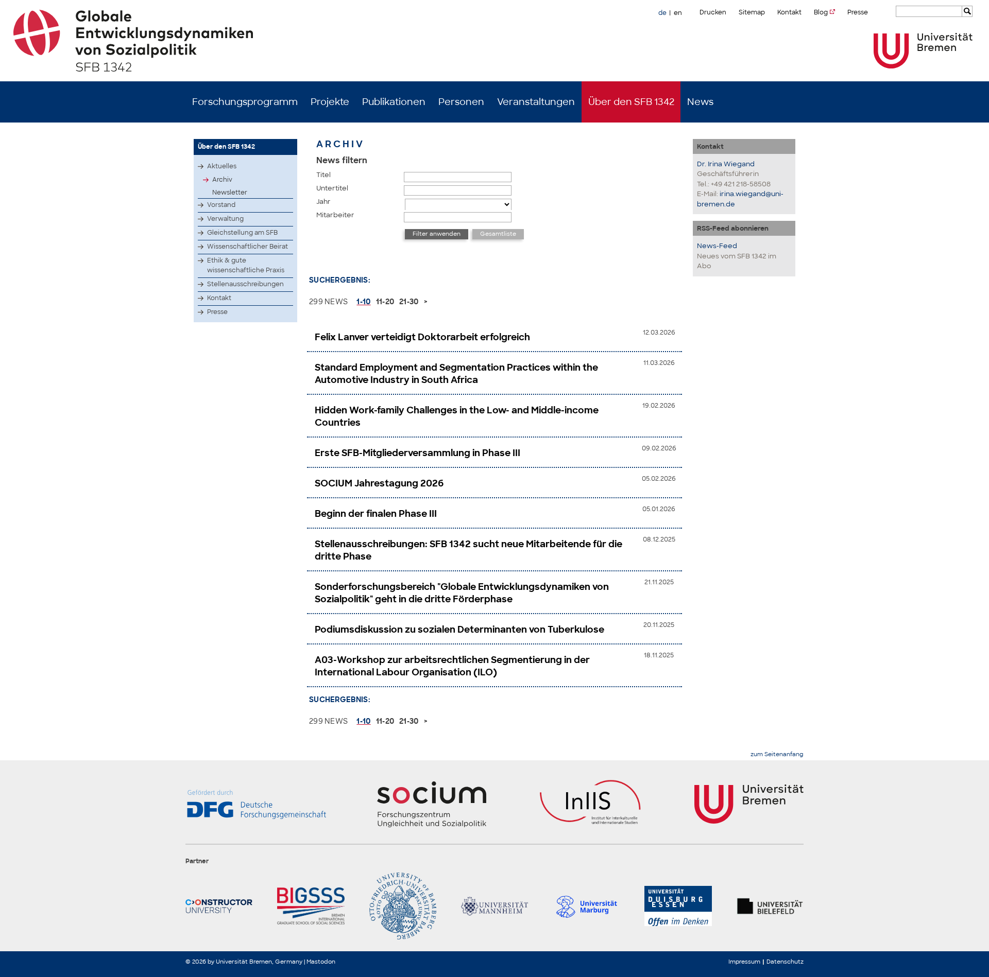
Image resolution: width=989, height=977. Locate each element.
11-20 (385, 301)
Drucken (713, 12)
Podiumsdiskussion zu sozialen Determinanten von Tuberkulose (459, 629)
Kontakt (789, 12)
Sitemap (752, 12)
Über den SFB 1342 (631, 102)
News (700, 102)
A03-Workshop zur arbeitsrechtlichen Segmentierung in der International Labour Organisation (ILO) (452, 666)
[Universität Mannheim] (494, 906)
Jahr (323, 201)
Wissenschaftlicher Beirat (247, 246)
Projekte (330, 102)
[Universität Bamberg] (402, 906)
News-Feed (717, 245)
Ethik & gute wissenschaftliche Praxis (245, 265)
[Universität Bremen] (923, 50)
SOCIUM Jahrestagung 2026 (379, 483)
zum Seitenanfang (777, 754)
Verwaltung (225, 219)
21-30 (409, 301)
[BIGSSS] (310, 906)
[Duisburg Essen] (677, 906)
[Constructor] (218, 906)
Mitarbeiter (335, 215)
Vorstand (221, 205)
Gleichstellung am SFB (242, 233)
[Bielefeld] (770, 906)
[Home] (494, 41)
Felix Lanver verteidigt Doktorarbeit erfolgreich (422, 337)
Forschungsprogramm (245, 102)
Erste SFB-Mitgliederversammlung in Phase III (417, 453)
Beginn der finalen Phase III (376, 514)
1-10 (363, 301)
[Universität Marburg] (586, 906)
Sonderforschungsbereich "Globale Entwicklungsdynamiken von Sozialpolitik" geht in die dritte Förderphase (462, 593)
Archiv (222, 180)
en (678, 13)
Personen (461, 102)
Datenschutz (785, 961)
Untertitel (332, 188)
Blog (821, 12)
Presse (857, 12)
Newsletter (229, 192)
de (662, 13)
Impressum (744, 961)
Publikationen (393, 102)
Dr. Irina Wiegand (726, 164)
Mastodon (320, 961)
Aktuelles (221, 166)
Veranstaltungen (536, 102)
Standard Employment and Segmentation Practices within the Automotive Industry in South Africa (456, 373)
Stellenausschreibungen (245, 284)
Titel (323, 174)
